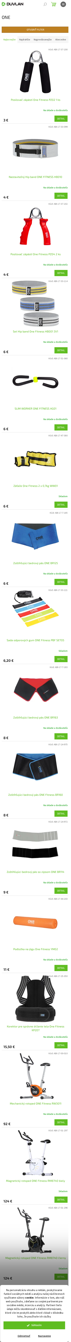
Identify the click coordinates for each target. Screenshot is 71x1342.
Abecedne (60, 39)
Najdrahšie (24, 39)
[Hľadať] (45, 4)
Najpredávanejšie (43, 39)
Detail (61, 118)
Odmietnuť (24, 1336)
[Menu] (63, 4)
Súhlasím (36, 1325)
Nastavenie (44, 1336)
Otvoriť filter (35, 29)
